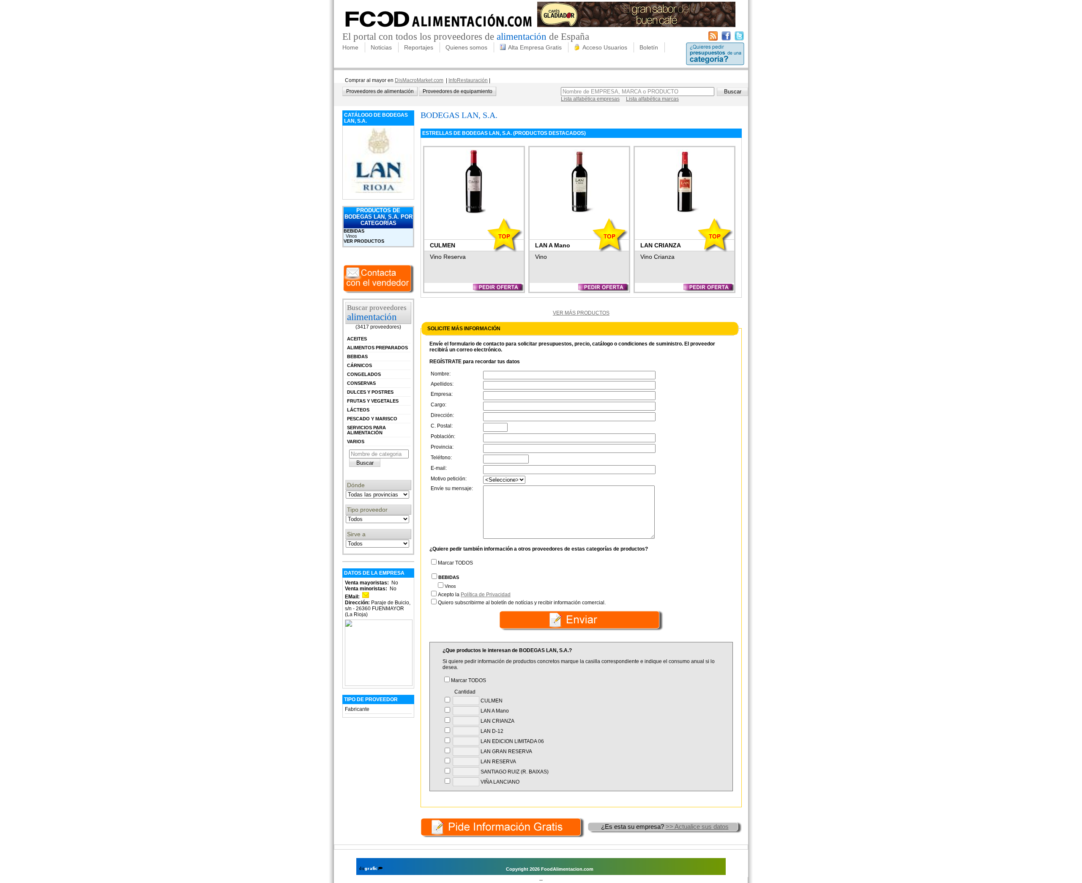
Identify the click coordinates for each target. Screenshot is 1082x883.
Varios (355, 441)
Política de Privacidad (486, 595)
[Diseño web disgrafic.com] (371, 869)
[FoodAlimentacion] (439, 30)
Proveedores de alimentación (380, 91)
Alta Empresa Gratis (535, 47)
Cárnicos (359, 365)
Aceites (357, 338)
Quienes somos (466, 47)
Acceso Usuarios (604, 47)
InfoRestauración (468, 80)
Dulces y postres (370, 392)
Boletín (648, 47)
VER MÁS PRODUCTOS (581, 313)
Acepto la (474, 595)
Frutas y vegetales (373, 400)
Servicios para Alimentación (366, 430)
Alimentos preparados (377, 347)
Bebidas (354, 230)
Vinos (351, 236)
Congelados (364, 374)
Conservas (361, 383)
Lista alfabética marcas (652, 99)
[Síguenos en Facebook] (726, 39)
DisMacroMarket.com (419, 80)
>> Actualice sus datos (697, 826)
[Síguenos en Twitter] (739, 39)
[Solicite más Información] (503, 826)
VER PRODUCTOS (364, 241)
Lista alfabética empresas (590, 99)
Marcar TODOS (455, 563)
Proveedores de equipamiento (457, 91)
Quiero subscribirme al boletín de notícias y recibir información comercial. (522, 603)
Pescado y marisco (372, 418)
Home (350, 47)
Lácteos (358, 409)
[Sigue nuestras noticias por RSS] (713, 39)
